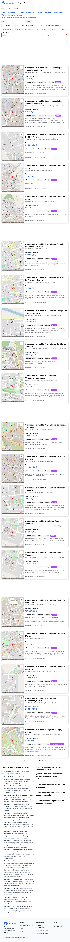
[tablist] (4, 35)
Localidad (17, 29)
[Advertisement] (35, 50)
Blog (21, 931)
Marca (53, 29)
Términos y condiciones (40, 926)
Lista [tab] (4, 35)
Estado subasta (30, 29)
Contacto (22, 928)
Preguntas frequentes (26, 925)
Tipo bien (43, 29)
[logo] (8, 3)
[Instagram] (61, 926)
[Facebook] (58, 926)
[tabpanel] (35, 400)
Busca (29, 21)
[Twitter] (54, 926)
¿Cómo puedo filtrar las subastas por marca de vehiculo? (50, 794)
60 (35, 760)
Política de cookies (42, 933)
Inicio (3, 8)
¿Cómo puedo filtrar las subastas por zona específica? (50, 785)
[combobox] (8, 25)
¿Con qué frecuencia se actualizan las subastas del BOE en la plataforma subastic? (50, 776)
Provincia (6, 29)
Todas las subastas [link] (13, 8)
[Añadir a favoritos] (21, 67)
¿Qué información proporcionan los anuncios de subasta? (50, 802)
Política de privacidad (42, 930)
